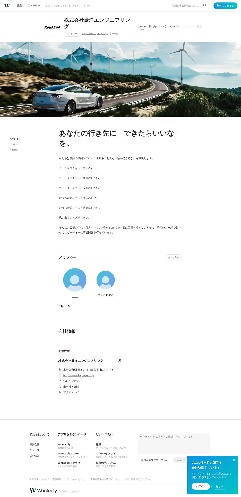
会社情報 (14, 149)
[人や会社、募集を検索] (204, 5)
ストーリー (188, 26)
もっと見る (173, 257)
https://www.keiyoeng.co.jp (95, 33)
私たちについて (157, 26)
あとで (219, 486)
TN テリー (66, 306)
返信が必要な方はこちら (154, 460)
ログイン (201, 486)
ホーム (142, 26)
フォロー (72, 33)
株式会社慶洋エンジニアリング (97, 23)
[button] (39, 434)
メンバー (174, 26)
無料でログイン (225, 5)
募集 (199, 26)
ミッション (15, 138)
